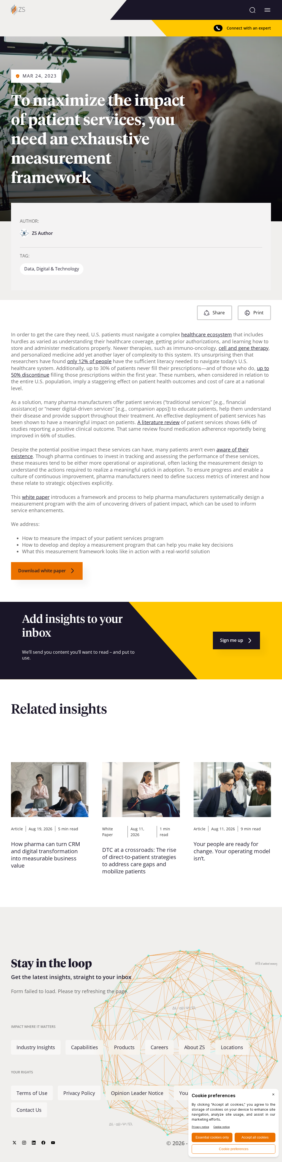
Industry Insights (36, 1047)
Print (258, 313)
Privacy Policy (79, 1093)
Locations (232, 1047)
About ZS (194, 1047)
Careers (159, 1047)
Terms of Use (32, 1093)
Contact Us (29, 1110)
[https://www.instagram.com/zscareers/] (24, 1142)
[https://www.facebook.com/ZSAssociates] (43, 1142)
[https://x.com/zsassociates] (14, 1142)
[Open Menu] (267, 10)
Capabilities (84, 1047)
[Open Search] (252, 10)
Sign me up (231, 640)
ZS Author (42, 233)
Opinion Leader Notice (137, 1093)
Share (219, 313)
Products (124, 1047)
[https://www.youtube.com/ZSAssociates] (53, 1142)
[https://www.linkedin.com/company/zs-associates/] (33, 1142)
